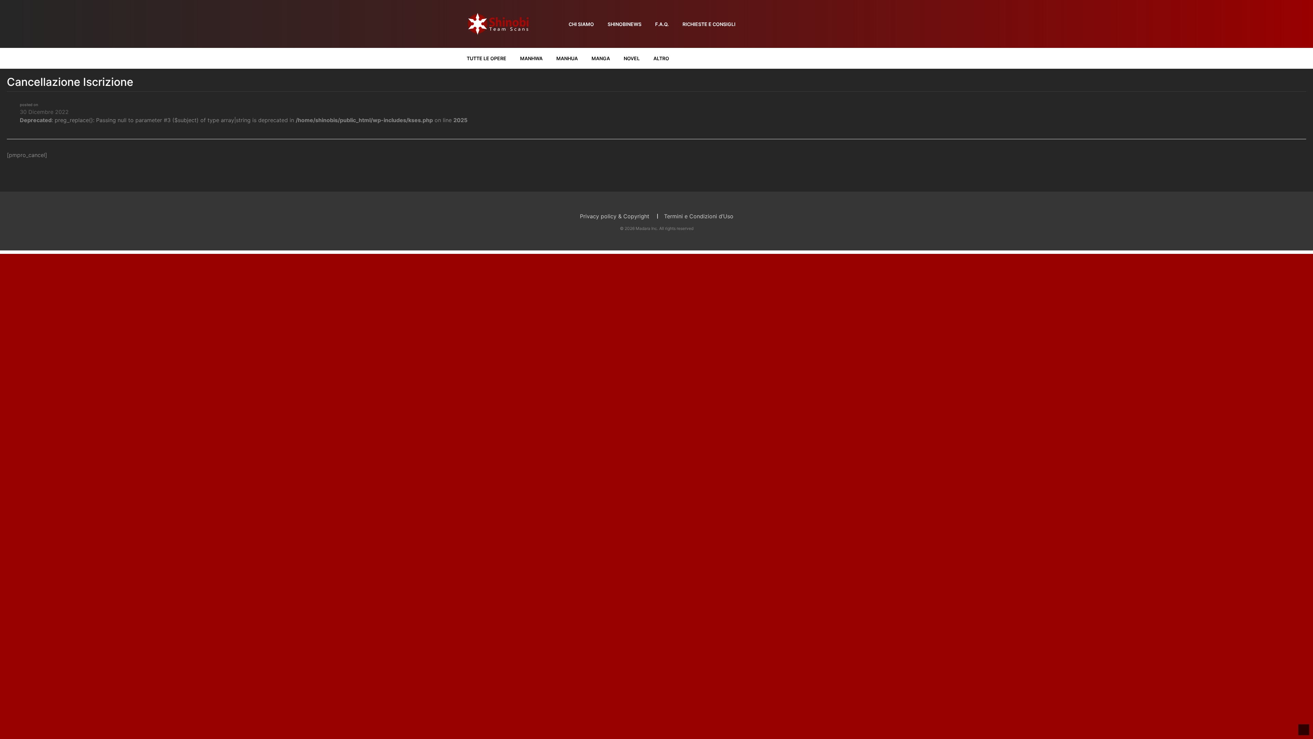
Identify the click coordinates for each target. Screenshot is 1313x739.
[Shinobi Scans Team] (498, 23)
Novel (632, 58)
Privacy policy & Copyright (614, 216)
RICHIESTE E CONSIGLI (708, 24)
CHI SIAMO (581, 24)
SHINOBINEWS (624, 24)
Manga (601, 58)
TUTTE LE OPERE (486, 58)
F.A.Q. (662, 24)
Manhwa (531, 58)
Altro (661, 58)
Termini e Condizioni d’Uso (698, 216)
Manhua (567, 58)
